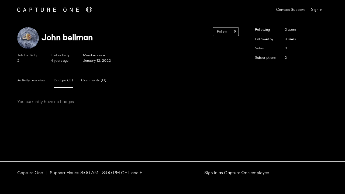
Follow (222, 31)
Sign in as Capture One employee (236, 173)
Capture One (30, 173)
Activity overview (31, 80)
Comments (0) (93, 80)
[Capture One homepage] (54, 10)
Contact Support (290, 10)
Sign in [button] (316, 10)
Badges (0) (63, 80)
